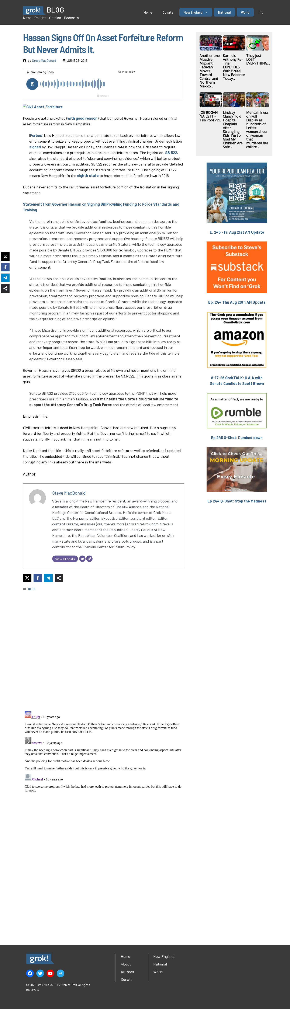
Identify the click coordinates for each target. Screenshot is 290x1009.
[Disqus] (103, 763)
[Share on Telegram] (48, 578)
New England (193, 12)
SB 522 (171, 152)
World (245, 12)
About (126, 964)
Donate (167, 12)
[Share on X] (27, 578)
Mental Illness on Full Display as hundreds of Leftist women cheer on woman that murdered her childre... (257, 130)
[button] (261, 12)
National (224, 12)
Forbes (36, 135)
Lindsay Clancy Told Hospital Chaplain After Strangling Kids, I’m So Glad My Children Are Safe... (233, 130)
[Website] (89, 559)
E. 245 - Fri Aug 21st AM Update (237, 232)
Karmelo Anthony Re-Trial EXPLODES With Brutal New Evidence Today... (234, 67)
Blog (31, 589)
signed (35, 147)
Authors (127, 971)
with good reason (82, 118)
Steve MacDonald (44, 60)
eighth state (88, 175)
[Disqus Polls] (103, 651)
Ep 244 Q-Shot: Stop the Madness (236, 501)
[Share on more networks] (59, 578)
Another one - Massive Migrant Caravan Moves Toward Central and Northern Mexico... (211, 71)
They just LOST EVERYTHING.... (258, 59)
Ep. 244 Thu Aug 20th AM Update (237, 302)
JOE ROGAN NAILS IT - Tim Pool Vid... (210, 116)
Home (148, 12)
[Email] (82, 559)
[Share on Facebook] (38, 578)
